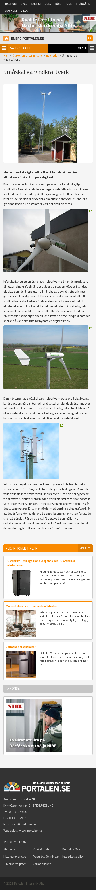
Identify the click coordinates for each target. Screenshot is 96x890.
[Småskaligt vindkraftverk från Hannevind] (47, 240)
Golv (48, 4)
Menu (82, 48)
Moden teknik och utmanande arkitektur (31, 606)
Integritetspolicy (73, 856)
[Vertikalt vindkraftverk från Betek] (33, 451)
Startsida (9, 849)
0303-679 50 (18, 811)
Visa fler (85, 548)
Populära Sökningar (46, 856)
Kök (58, 4)
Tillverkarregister (14, 863)
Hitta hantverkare (15, 856)
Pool (68, 4)
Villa (24, 10)
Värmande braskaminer (21, 646)
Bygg (24, 4)
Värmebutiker (42, 863)
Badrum (11, 4)
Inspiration (52, 55)
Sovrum (11, 10)
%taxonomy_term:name (27, 55)
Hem (6, 55)
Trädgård (83, 4)
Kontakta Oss (71, 849)
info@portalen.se (24, 824)
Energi (36, 4)
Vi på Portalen (42, 849)
